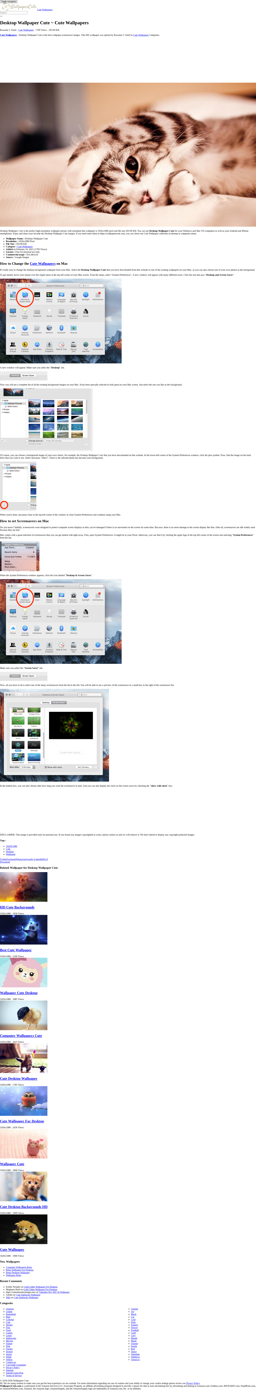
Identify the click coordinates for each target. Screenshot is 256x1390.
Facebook (11, 859)
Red (133, 1349)
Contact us (11, 1362)
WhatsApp (21, 859)
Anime (9, 1311)
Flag (8, 1327)
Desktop (10, 851)
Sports (9, 1354)
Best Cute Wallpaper (16, 950)
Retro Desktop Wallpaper (18, 1272)
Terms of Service (14, 1375)
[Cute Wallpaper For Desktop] (23, 1115)
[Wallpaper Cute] (23, 1157)
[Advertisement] (89, 59)
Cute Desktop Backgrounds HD (24, 1207)
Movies (9, 1341)
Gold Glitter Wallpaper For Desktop (40, 1287)
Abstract (10, 1309)
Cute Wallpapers (44, 9)
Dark (133, 1322)
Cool (133, 1319)
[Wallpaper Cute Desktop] (23, 986)
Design (9, 1325)
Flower (134, 1327)
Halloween (11, 1338)
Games (9, 1333)
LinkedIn (38, 859)
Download (5, 862)
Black (133, 1314)
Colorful (10, 1319)
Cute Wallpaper (12, 1249)
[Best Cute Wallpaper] (23, 943)
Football (135, 1330)
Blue (8, 1317)
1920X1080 (11, 846)
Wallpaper (10, 854)
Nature (9, 1343)
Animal (134, 1309)
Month (134, 1338)
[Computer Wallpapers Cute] (23, 1029)
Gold (133, 1333)
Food (8, 1330)
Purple (134, 1346)
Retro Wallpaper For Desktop (19, 1270)
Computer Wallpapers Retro (19, 1267)
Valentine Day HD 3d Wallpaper (54, 1292)
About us (135, 1359)
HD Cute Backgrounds (17, 907)
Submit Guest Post (14, 1373)
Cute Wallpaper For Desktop (22, 1121)
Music (134, 1341)
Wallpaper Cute (12, 1164)
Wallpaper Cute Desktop (18, 993)
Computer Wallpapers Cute (21, 1036)
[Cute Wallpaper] (23, 1243)
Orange (134, 1343)
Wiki (8, 1297)
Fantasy (134, 1325)
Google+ (30, 859)
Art (132, 1311)
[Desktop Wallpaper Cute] (128, 155)
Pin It (45, 859)
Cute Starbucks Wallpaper (28, 1295)
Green (9, 1335)
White (9, 1357)
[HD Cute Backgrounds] (23, 901)
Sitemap (9, 1370)
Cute (8, 849)
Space (134, 1351)
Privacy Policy (13, 1367)
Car (132, 1317)
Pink (8, 1346)
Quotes (9, 1349)
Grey (133, 1335)
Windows (135, 1357)
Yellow (9, 1359)
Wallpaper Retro (13, 1275)
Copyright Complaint (16, 1365)
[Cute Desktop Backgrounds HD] (23, 1200)
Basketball (11, 1314)
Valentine (135, 1354)
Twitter (3, 859)
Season (9, 1351)
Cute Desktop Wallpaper (18, 1078)
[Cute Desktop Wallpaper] (23, 1072)
